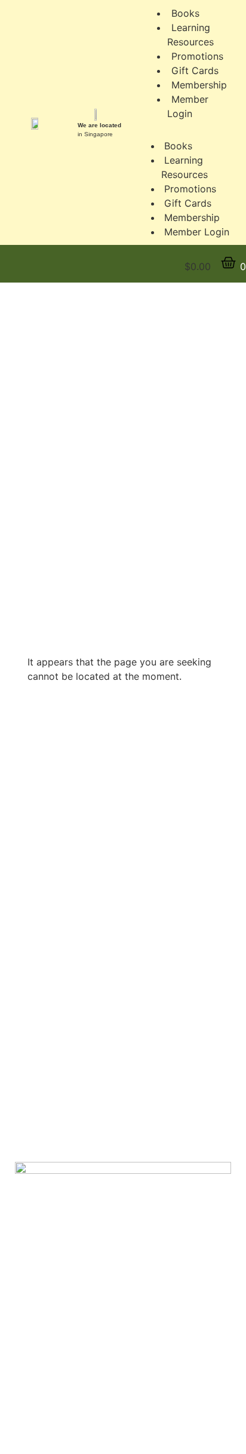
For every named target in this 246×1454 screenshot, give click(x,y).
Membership (192, 217)
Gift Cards (187, 203)
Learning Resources (190, 35)
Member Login (187, 106)
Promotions (190, 189)
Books (178, 146)
